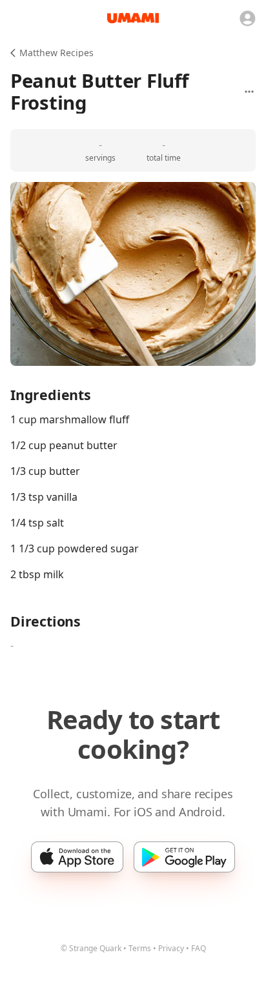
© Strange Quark (91, 948)
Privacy (171, 948)
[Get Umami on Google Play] (184, 856)
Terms (139, 948)
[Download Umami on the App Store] (77, 856)
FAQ (198, 948)
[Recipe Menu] (249, 91)
